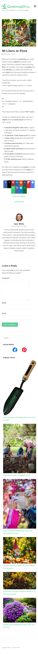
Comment (6, 278)
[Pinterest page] (24, 350)
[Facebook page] (15, 350)
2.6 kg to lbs (18, 201)
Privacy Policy (16, 647)
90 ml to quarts (20, 196)
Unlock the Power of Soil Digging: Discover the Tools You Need (19, 418)
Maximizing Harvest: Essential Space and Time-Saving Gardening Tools (18, 532)
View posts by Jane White (19, 226)
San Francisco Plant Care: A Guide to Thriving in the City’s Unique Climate (19, 592)
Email (4, 313)
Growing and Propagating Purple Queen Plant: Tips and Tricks (19, 626)
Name (4, 303)
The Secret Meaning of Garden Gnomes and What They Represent (18, 567)
